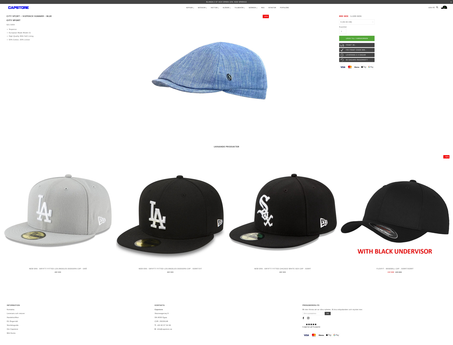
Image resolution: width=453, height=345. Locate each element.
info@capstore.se (164, 329)
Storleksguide (13, 325)
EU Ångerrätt (12, 321)
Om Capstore (12, 329)
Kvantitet (342, 27)
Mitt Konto (11, 333)
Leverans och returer (16, 313)
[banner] (18, 7)
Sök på (431, 7)
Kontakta (10, 309)
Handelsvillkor (13, 317)
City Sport (13, 20)
